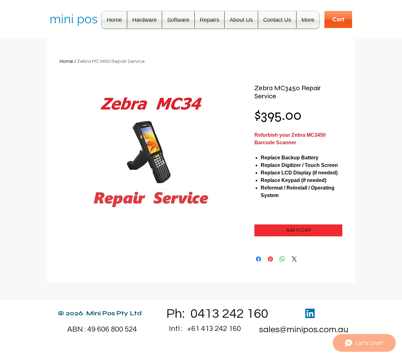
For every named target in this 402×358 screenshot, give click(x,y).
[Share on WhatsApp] (282, 259)
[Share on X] (294, 259)
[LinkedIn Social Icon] (310, 313)
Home (66, 61)
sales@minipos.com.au (303, 329)
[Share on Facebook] (258, 259)
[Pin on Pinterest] (270, 259)
